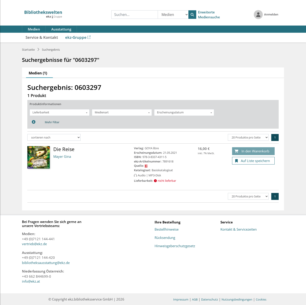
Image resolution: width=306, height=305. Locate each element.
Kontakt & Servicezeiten (238, 229)
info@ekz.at (31, 281)
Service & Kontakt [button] (42, 37)
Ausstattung (61, 29)
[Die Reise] (38, 157)
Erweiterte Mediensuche (209, 14)
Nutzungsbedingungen (237, 299)
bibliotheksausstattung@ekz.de (46, 262)
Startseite (28, 50)
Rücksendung (165, 237)
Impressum (180, 299)
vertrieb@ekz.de (34, 244)
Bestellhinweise (167, 229)
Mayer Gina (62, 156)
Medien (34, 29)
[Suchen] (192, 14)
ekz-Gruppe (75, 37)
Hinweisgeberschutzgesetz (175, 246)
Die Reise (63, 149)
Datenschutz (209, 299)
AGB (195, 299)
